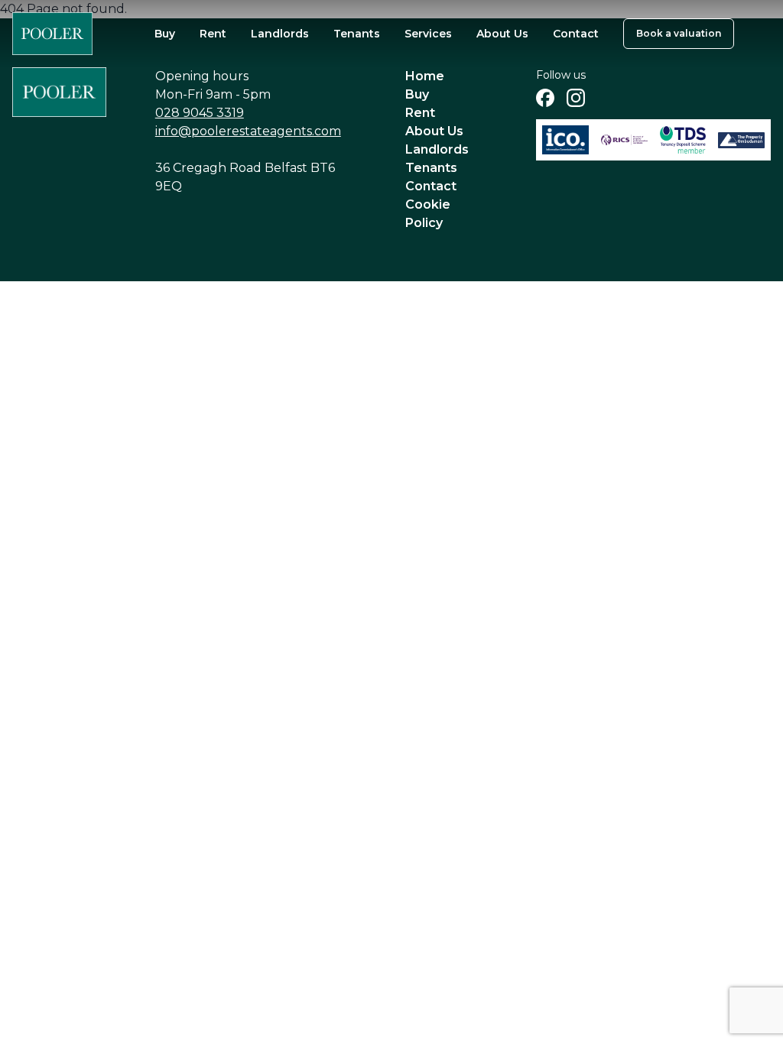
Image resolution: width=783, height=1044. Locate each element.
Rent (213, 34)
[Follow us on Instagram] (576, 98)
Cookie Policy (427, 213)
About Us (502, 34)
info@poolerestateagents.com (248, 131)
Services (428, 34)
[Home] (52, 33)
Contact (576, 34)
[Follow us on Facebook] (545, 98)
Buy (164, 34)
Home (424, 76)
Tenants (356, 34)
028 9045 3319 (199, 112)
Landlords (280, 34)
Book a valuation (678, 33)
